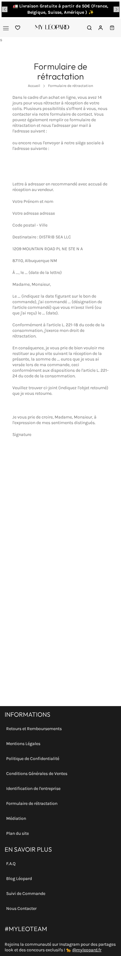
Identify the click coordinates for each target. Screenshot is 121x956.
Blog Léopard (19, 878)
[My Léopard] (52, 28)
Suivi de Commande (25, 893)
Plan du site (17, 833)
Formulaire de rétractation (31, 803)
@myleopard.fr (86, 950)
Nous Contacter (21, 908)
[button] (5, 9)
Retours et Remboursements (34, 728)
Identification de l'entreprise (33, 788)
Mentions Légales (23, 743)
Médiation (16, 818)
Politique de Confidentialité (32, 758)
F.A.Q (11, 863)
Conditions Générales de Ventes (36, 773)
